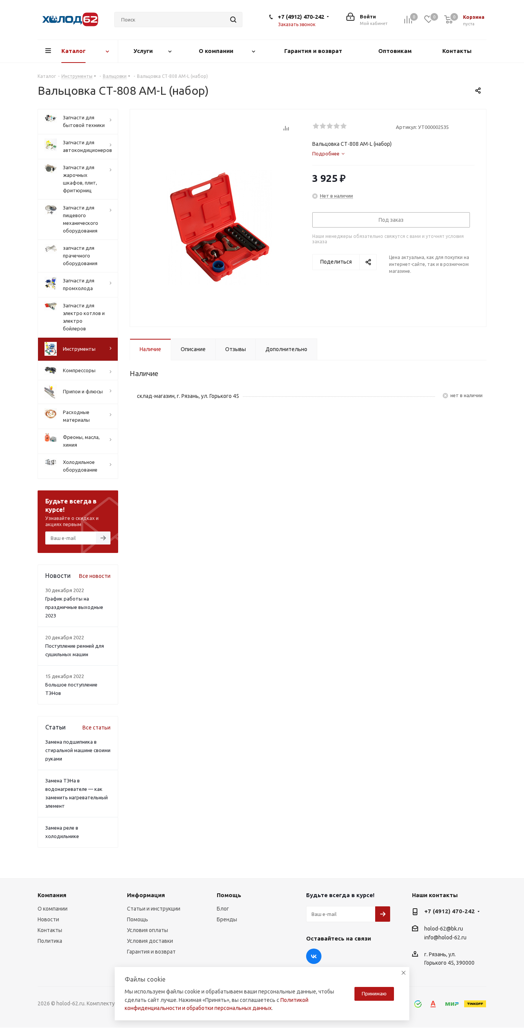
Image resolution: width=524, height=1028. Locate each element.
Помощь (137, 919)
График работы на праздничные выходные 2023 (74, 607)
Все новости (94, 576)
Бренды (227, 919)
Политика (50, 941)
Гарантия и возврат (151, 952)
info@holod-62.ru (445, 937)
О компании (53, 909)
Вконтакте (313, 956)
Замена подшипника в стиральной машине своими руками (77, 750)
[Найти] (233, 19)
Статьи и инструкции (153, 909)
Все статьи (96, 727)
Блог (223, 909)
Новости (48, 919)
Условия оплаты (147, 930)
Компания (52, 895)
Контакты (50, 930)
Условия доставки (150, 941)
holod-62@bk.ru (443, 929)
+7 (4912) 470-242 (301, 16)
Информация (146, 895)
